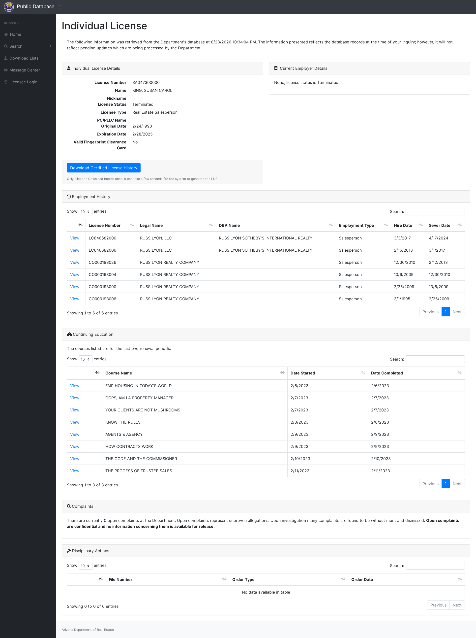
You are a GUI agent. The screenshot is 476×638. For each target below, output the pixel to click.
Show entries (86, 211)
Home (15, 34)
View (74, 237)
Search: (397, 211)
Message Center (24, 69)
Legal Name (151, 225)
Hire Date (403, 225)
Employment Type (356, 225)
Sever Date (439, 225)
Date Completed (387, 372)
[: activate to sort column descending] (76, 225)
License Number (105, 225)
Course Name (118, 372)
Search (15, 46)
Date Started (303, 372)
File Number (120, 579)
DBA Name (229, 225)
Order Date (362, 579)
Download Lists (23, 58)
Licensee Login (23, 81)
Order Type (243, 579)
